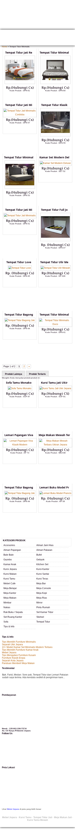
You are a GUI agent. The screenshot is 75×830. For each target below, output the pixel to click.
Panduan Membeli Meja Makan (18, 663)
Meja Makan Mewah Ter (54, 435)
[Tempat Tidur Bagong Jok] (19, 320)
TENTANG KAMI (17, 33)
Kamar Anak (9, 564)
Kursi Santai (42, 574)
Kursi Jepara (10, 569)
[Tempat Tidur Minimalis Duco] (55, 324)
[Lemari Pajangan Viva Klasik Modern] (20, 444)
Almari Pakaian (44, 550)
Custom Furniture (33, 38)
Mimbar (7, 602)
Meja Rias (41, 597)
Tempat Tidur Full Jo (54, 210)
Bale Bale (8, 554)
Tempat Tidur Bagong (18, 314)
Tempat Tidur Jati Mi (18, 105)
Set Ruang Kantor (12, 617)
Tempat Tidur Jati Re (18, 52)
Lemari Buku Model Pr (54, 487)
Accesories (9, 545)
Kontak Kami (55, 33)
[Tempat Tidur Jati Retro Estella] (20, 83)
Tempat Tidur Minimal (54, 52)
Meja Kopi (41, 593)
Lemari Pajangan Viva (18, 435)
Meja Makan (9, 597)
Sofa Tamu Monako (19, 382)
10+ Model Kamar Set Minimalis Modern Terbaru (27, 647)
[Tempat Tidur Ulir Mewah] (55, 268)
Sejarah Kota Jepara (12, 660)
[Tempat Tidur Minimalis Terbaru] (55, 83)
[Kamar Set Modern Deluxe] (55, 163)
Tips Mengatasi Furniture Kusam (19, 655)
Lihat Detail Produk (23, 97)
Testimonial (8, 43)
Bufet (39, 554)
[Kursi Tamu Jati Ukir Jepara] (55, 388)
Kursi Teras (42, 578)
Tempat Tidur (43, 621)
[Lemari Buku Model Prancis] (55, 493)
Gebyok (40, 559)
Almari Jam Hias (44, 545)
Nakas (6, 607)
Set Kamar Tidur (44, 612)
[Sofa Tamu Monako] (19, 388)
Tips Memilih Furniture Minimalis (19, 641)
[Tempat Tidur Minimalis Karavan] (20, 188)
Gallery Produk (37, 33)
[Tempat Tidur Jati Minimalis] (19, 215)
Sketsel (40, 617)
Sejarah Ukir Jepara (12, 644)
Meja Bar (41, 583)
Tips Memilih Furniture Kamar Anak (20, 650)
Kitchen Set (42, 564)
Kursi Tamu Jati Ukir (54, 382)
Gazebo (7, 559)
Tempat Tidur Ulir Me (54, 262)
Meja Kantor (9, 593)
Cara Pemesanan (11, 38)
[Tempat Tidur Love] (20, 268)
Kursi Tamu (9, 578)
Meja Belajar (10, 588)
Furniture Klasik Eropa (13, 658)
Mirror (39, 602)
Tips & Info (8, 626)
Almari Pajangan (12, 550)
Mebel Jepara (9, 652)
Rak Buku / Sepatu (13, 612)
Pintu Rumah (43, 607)
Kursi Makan (10, 574)
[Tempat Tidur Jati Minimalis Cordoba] (20, 114)
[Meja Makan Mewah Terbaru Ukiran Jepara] (55, 444)
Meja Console (43, 588)
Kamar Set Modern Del (54, 157)
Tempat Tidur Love (18, 262)
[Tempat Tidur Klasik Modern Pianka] (55, 135)
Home (4, 33)
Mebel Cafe (9, 583)
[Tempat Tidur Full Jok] (55, 240)
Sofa (5, 621)
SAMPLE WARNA (53, 38)
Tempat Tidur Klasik (54, 105)
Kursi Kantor (42, 569)
